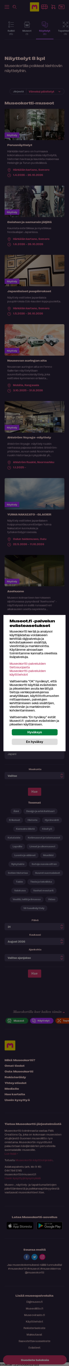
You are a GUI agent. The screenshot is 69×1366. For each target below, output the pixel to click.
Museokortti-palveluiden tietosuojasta (28, 665)
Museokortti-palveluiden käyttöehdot (28, 672)
